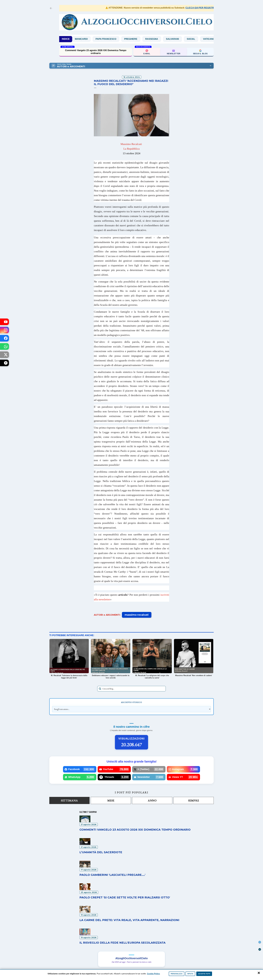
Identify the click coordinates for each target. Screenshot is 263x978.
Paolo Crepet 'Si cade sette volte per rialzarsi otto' (124, 897)
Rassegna (128, 39)
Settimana (69, 800)
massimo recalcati (137, 614)
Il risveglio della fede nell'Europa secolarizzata (122, 942)
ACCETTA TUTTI (204, 974)
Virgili (205, 39)
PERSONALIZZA (176, 974)
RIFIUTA (190, 974)
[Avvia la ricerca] (100, 688)
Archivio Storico (131, 702)
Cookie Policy (153, 974)
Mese (110, 800)
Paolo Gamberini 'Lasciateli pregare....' (112, 874)
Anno (152, 800)
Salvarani (149, 39)
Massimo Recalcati (131, 143)
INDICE (66, 39)
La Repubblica (131, 148)
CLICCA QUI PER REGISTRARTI (183, 8)
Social (167, 39)
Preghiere (107, 39)
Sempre (193, 800)
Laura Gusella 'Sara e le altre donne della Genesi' (95, 52)
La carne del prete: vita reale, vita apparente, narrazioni (129, 920)
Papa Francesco (82, 39)
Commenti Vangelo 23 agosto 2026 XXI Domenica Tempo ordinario (135, 829)
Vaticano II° (187, 39)
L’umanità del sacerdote (100, 852)
